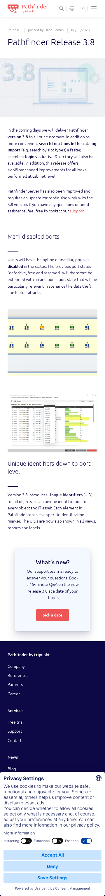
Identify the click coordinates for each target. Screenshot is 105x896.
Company (16, 666)
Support (15, 731)
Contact (15, 740)
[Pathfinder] (28, 8)
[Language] (71, 8)
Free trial (16, 722)
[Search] (61, 8)
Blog (12, 768)
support (77, 211)
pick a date (52, 615)
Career (14, 693)
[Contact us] (82, 8)
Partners (15, 684)
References (18, 675)
